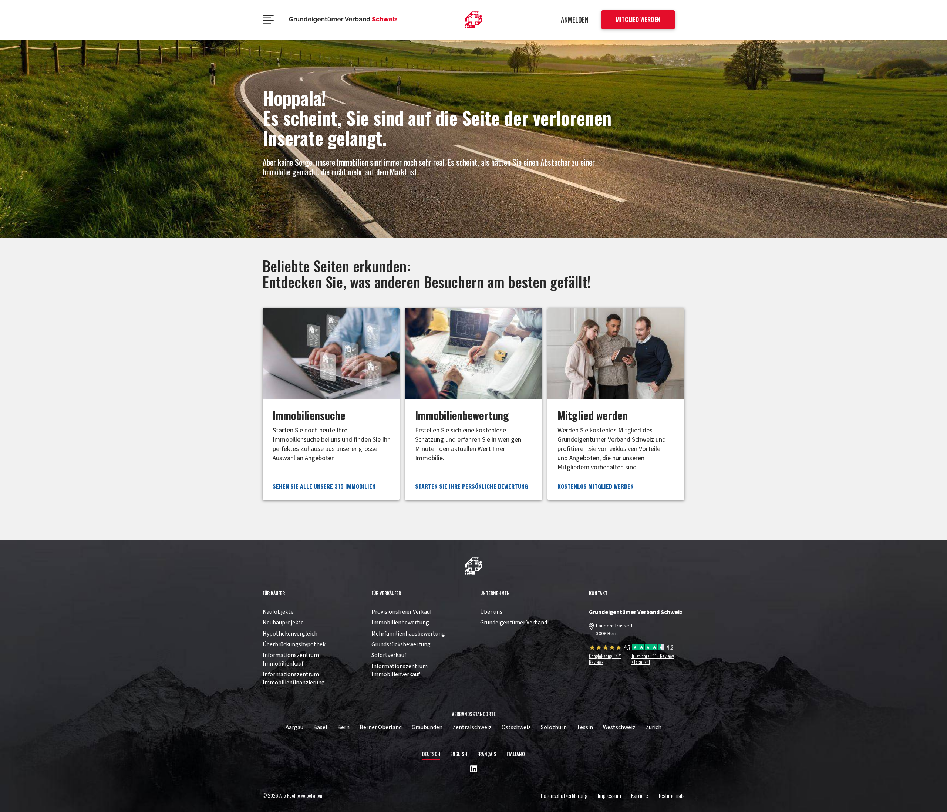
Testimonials (671, 795)
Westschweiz (619, 727)
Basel (320, 727)
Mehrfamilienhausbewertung (408, 634)
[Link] (331, 404)
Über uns (491, 612)
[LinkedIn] (473, 769)
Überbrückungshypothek (294, 644)
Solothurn (554, 727)
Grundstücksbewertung (401, 644)
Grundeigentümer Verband (513, 623)
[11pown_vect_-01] (473, 20)
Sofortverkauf (388, 655)
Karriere (639, 795)
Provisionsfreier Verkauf (401, 612)
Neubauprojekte (283, 623)
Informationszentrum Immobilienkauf (291, 659)
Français (486, 754)
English (458, 754)
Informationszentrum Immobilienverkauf (399, 670)
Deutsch (431, 754)
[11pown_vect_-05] (343, 20)
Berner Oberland (381, 727)
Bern (343, 727)
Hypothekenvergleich (290, 634)
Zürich (653, 727)
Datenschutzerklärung (564, 795)
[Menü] (268, 20)
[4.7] (606, 649)
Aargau (294, 727)
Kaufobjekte (278, 612)
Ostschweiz (516, 727)
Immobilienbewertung (400, 623)
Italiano (515, 754)
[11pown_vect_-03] (473, 566)
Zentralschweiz (472, 727)
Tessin (585, 727)
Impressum (609, 795)
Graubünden (427, 727)
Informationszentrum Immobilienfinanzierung (294, 678)
